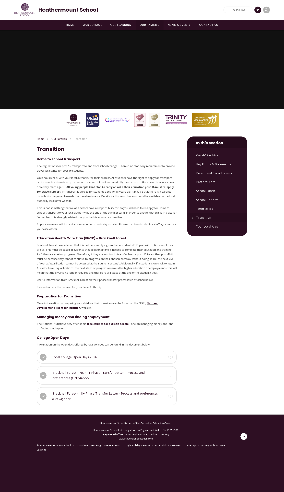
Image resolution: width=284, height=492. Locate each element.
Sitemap (191, 445)
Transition (80, 139)
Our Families (59, 139)
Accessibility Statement (168, 445)
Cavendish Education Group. (156, 423)
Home (40, 139)
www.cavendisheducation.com (136, 438)
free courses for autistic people (108, 324)
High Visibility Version (138, 445)
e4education (113, 445)
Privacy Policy (209, 445)
